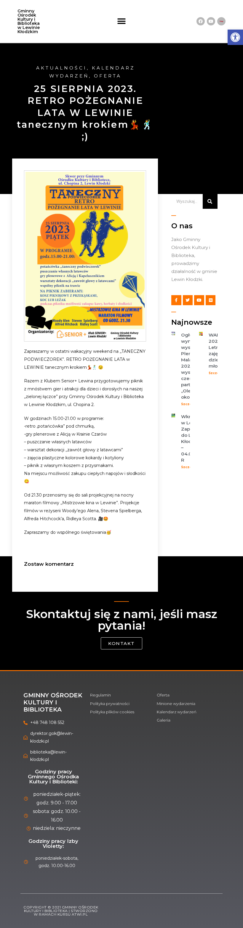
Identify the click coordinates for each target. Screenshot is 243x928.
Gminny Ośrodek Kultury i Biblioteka (52, 702)
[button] (121, 21)
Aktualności (61, 68)
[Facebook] (200, 21)
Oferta (108, 76)
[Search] (210, 201)
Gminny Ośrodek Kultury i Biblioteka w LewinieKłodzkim (28, 21)
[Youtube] (211, 21)
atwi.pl (80, 914)
